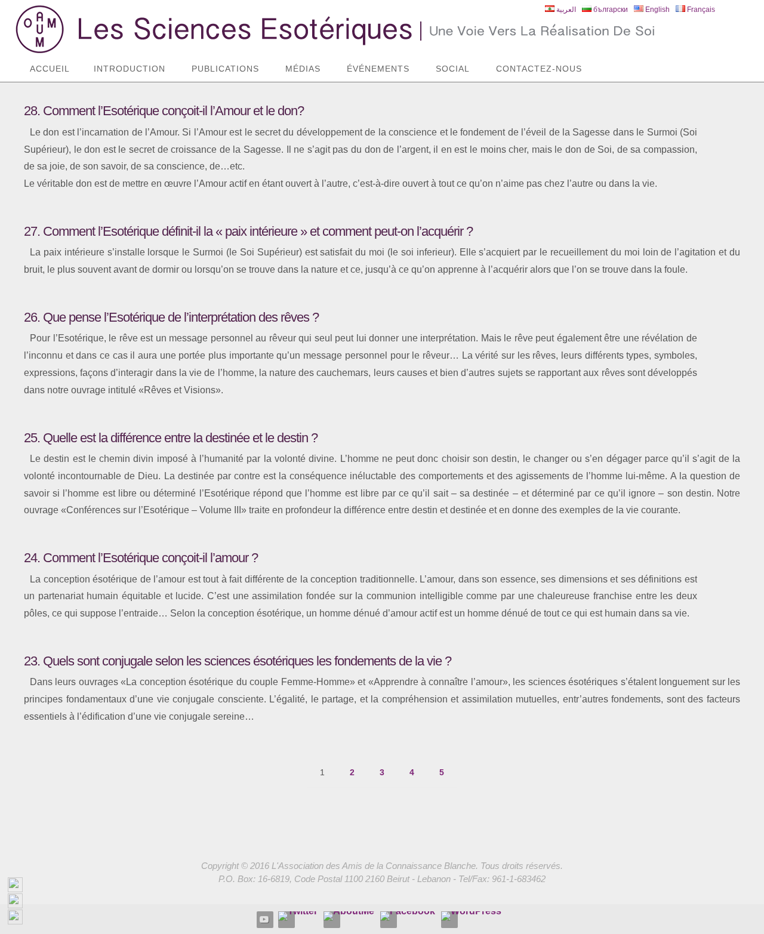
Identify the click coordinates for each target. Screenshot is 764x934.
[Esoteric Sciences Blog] (471, 916)
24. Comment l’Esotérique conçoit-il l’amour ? (141, 557)
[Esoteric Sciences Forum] (407, 916)
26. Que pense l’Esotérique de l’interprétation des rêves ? (171, 317)
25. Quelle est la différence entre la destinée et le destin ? (171, 437)
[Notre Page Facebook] (349, 916)
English (656, 9)
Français (700, 9)
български (610, 9)
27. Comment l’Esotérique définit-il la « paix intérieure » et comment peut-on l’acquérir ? (248, 231)
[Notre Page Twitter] (298, 916)
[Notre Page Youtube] (264, 919)
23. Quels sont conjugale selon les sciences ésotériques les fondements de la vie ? (237, 661)
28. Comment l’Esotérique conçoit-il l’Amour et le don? (164, 110)
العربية (565, 9)
